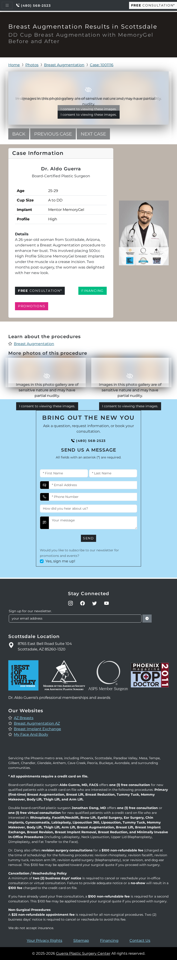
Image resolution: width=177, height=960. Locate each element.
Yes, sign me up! (60, 561)
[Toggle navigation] (7, 5)
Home (14, 65)
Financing (109, 940)
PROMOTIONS (31, 306)
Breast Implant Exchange (37, 729)
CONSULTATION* (153, 5)
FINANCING (92, 291)
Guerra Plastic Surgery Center (83, 953)
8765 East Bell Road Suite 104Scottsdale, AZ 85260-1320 (45, 646)
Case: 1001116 (101, 65)
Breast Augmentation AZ (37, 723)
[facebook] (82, 603)
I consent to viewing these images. (89, 114)
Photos (31, 65)
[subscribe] (147, 618)
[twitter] (94, 603)
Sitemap (81, 940)
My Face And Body (31, 734)
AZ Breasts (23, 718)
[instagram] (71, 603)
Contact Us (140, 940)
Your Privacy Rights (44, 940)
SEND (88, 538)
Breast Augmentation (64, 65)
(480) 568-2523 (36, 5)
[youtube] (106, 603)
